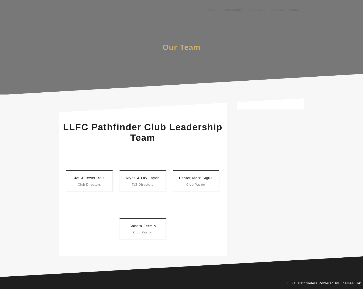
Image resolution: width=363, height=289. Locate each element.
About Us (258, 9)
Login (293, 9)
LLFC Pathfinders (302, 283)
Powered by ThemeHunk (340, 283)
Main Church (234, 9)
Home (213, 9)
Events (277, 9)
